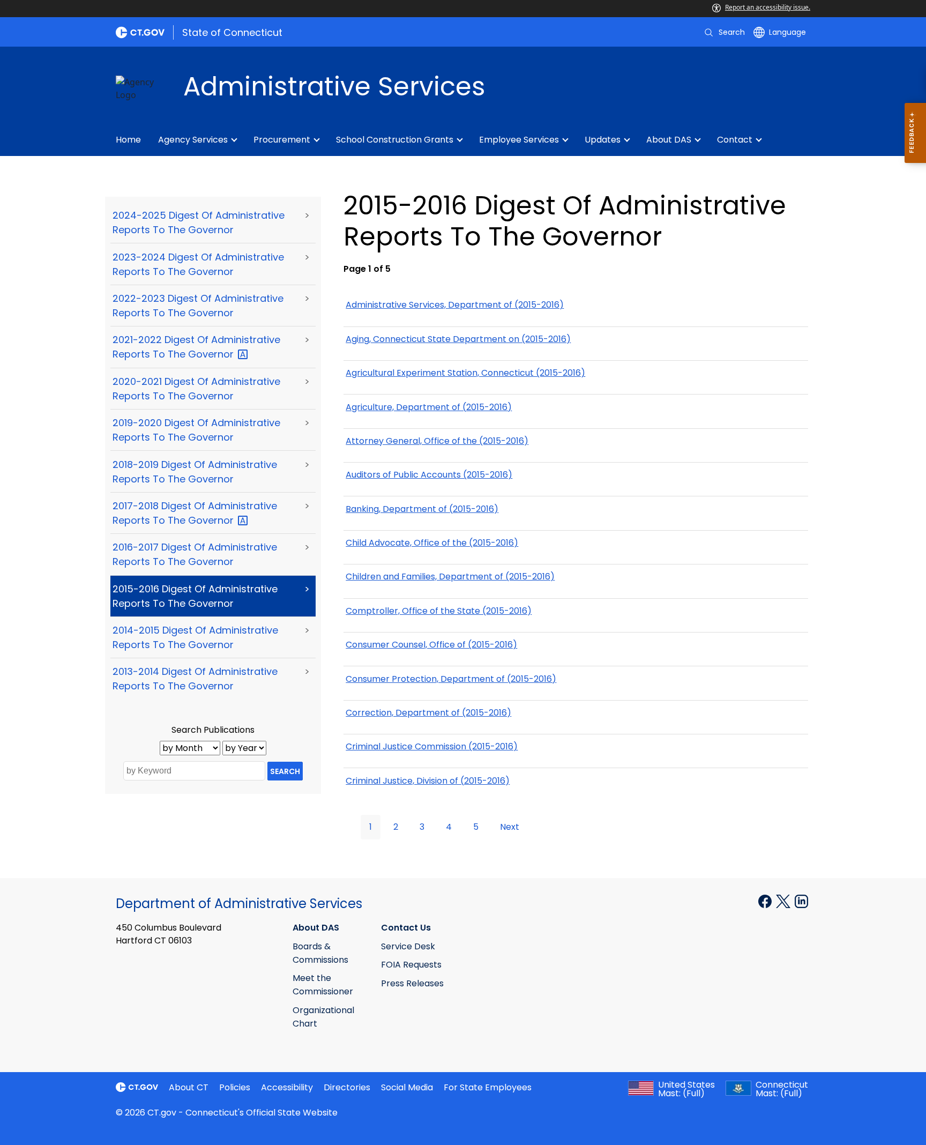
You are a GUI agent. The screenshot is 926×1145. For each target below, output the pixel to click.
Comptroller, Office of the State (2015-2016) (439, 611)
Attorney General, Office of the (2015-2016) (437, 441)
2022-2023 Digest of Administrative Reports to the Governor (198, 305)
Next (509, 827)
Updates (603, 139)
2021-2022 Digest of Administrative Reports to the (196, 347)
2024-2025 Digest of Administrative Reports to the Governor (199, 222)
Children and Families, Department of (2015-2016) (450, 576)
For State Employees (488, 1087)
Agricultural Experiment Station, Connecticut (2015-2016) (465, 373)
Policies (234, 1087)
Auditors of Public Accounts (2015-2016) (429, 475)
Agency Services (193, 139)
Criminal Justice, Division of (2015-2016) (428, 781)
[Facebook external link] (766, 900)
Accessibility (287, 1087)
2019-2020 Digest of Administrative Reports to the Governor (196, 430)
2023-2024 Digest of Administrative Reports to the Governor (198, 264)
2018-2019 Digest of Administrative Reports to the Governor (195, 472)
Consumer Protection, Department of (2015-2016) (451, 679)
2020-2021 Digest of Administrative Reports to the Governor (196, 389)
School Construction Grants (394, 139)
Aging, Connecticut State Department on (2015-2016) (458, 339)
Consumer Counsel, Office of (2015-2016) (431, 644)
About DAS (668, 139)
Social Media (407, 1087)
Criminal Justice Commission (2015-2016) (432, 746)
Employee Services (519, 139)
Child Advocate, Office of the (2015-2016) (432, 543)
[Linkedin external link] (801, 900)
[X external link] (784, 900)
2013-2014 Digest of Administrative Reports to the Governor (195, 679)
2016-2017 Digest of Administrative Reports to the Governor (195, 554)
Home (128, 139)
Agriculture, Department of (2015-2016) (429, 407)
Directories (347, 1087)
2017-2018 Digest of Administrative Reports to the (195, 513)
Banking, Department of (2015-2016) (422, 509)
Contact (734, 139)
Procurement (281, 139)
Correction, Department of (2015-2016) (428, 713)
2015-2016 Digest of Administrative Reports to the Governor (195, 596)
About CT (188, 1087)
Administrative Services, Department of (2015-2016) (455, 305)
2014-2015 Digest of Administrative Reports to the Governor (195, 637)
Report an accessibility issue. (767, 7)
